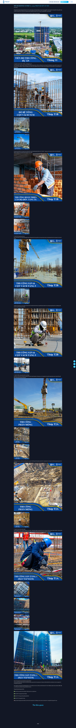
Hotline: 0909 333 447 (54, 1)
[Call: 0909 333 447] (74, 367)
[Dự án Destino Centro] (26, 2)
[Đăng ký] (74, 361)
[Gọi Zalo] (74, 364)
